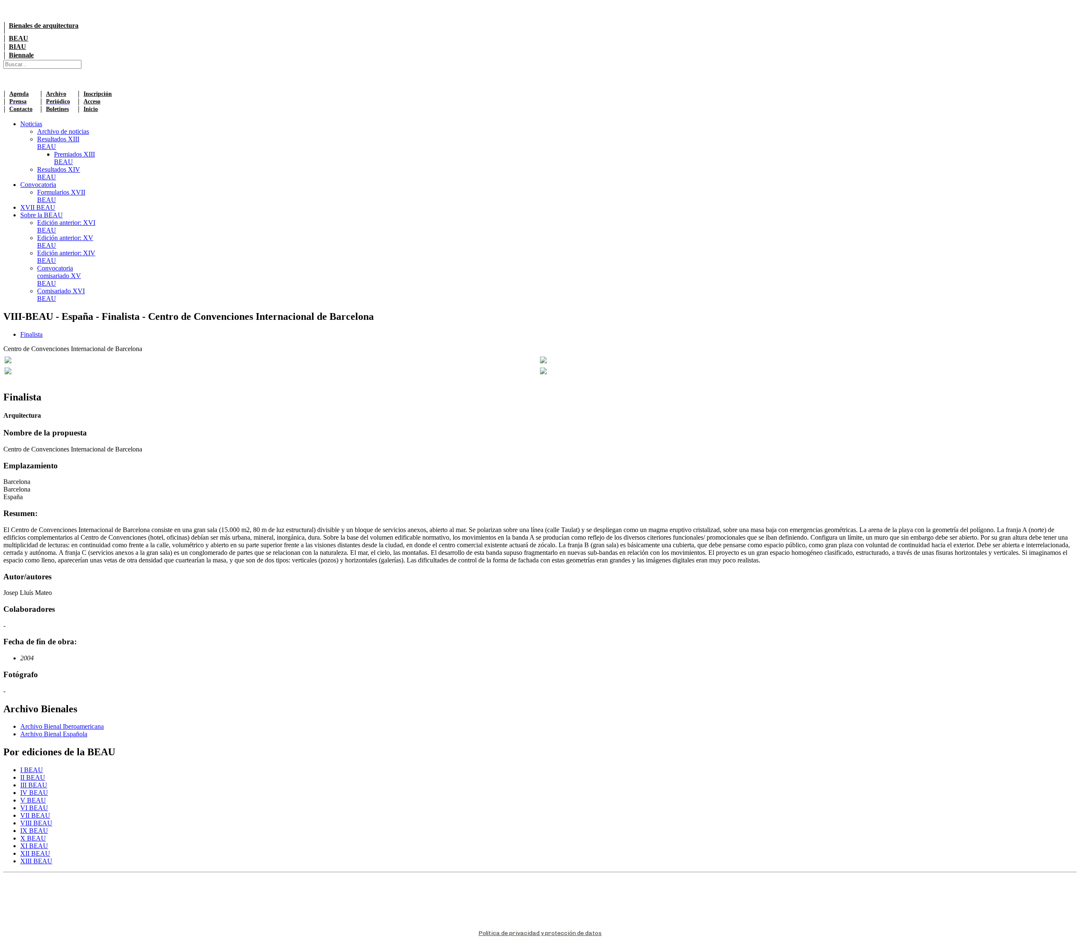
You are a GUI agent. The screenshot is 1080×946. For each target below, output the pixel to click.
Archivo (56, 94)
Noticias (31, 123)
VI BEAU (34, 807)
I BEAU (31, 769)
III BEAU (33, 785)
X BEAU (33, 838)
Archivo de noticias (63, 131)
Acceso (92, 101)
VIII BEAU (36, 823)
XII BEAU (35, 853)
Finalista (31, 334)
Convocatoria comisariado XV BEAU (59, 276)
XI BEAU (34, 845)
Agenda (19, 94)
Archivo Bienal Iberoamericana (62, 726)
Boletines (57, 109)
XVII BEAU (37, 207)
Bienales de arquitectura (43, 25)
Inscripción (98, 94)
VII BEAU (35, 815)
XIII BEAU (36, 861)
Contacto (20, 109)
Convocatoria (38, 184)
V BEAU (33, 800)
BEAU (18, 38)
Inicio (91, 109)
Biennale (21, 55)
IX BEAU (34, 830)
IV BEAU (34, 792)
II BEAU (32, 777)
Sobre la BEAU (41, 215)
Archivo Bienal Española (53, 734)
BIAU (17, 46)
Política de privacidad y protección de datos (540, 933)
